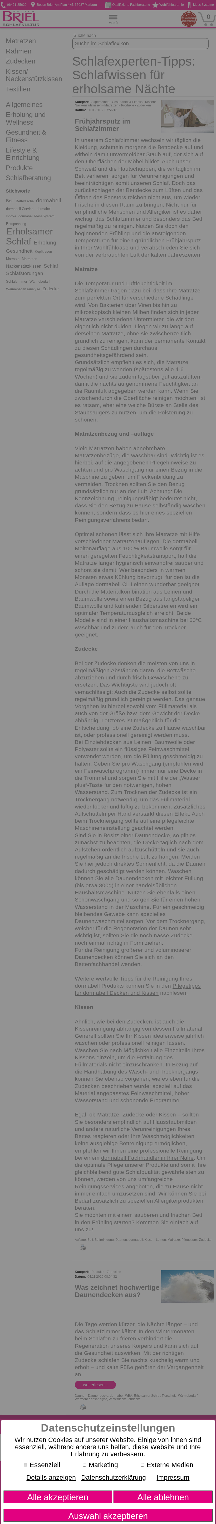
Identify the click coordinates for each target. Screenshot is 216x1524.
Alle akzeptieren (57, 1497)
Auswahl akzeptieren (108, 1516)
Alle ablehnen (163, 1497)
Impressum (172, 1477)
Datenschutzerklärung (113, 1477)
